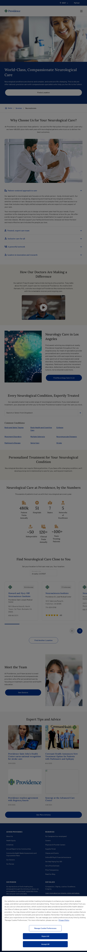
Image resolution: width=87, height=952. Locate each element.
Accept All (45, 944)
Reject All (45, 936)
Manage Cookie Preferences (45, 928)
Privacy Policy (64, 920)
